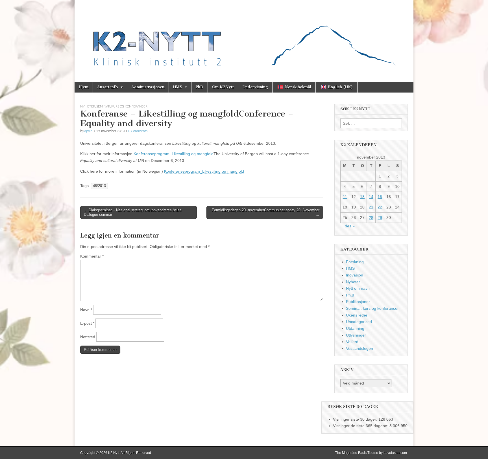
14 (371, 196)
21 (371, 207)
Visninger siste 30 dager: (355, 419)
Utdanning (355, 328)
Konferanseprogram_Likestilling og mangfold (173, 153)
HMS (177, 87)
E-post (87, 323)
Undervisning (255, 87)
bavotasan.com (395, 453)
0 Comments (137, 131)
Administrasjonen (147, 87)
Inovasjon (354, 275)
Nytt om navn (358, 288)
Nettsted (87, 337)
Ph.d (350, 295)
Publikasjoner (358, 301)
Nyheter (87, 106)
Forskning (355, 262)
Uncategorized (359, 321)
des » (350, 226)
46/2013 (99, 186)
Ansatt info (107, 87)
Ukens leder (356, 315)
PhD (199, 87)
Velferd (352, 341)
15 (380, 196)
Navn (86, 310)
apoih (88, 131)
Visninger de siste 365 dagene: (361, 425)
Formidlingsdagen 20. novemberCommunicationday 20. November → (265, 212)
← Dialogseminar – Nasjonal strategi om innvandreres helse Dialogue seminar (133, 212)
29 (380, 217)
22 (380, 207)
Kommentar (92, 256)
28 (371, 217)
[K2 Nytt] (244, 36)
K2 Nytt (113, 453)
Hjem (83, 87)
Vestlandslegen (359, 348)
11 (345, 196)
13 (362, 196)
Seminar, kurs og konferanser (121, 106)
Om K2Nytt (223, 87)
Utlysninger (356, 335)
